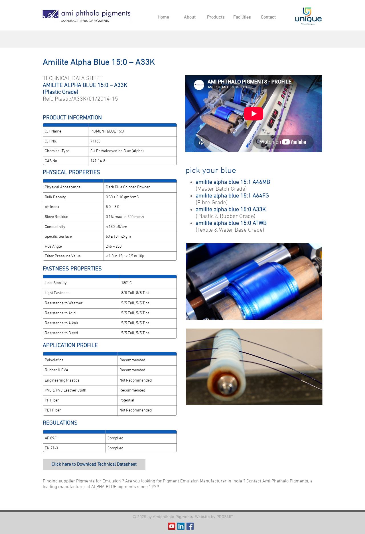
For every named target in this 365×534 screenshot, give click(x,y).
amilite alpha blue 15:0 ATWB (231, 223)
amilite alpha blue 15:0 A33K (231, 209)
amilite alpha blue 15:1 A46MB (233, 182)
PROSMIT (224, 516)
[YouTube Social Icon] (171, 526)
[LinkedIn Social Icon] (180, 526)
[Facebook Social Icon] (190, 526)
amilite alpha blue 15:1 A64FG (232, 196)
